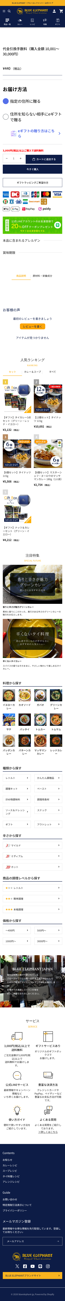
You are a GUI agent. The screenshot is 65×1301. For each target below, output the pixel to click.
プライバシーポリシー (15, 1210)
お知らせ (7, 1159)
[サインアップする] (58, 1241)
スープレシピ (10, 1170)
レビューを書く (32, 326)
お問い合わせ (10, 1199)
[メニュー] (4, 11)
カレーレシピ (10, 1165)
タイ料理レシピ (11, 1176)
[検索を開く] (9, 11)
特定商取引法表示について (17, 1205)
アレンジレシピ (11, 1181)
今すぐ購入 (33, 169)
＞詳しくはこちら (48, 1132)
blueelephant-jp (26, 1294)
